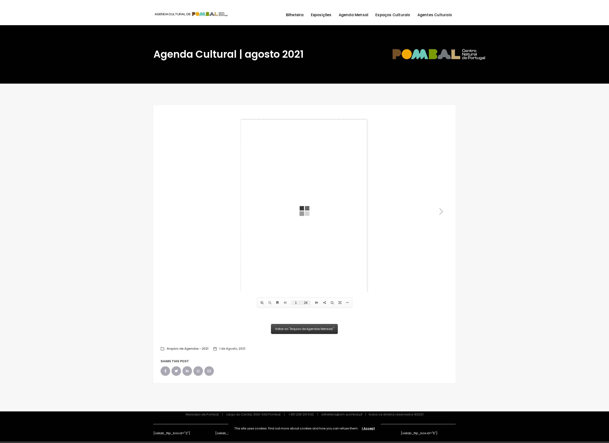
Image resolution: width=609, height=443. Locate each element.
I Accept (368, 428)
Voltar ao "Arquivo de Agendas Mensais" (304, 329)
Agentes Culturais (434, 14)
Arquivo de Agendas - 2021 (187, 348)
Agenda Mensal (353, 14)
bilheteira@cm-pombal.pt (342, 414)
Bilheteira (295, 14)
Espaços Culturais (392, 14)
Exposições (321, 14)
